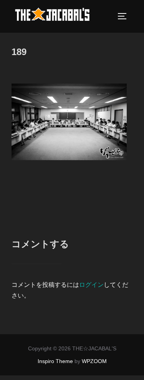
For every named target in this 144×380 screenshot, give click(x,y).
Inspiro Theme (55, 361)
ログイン (91, 284)
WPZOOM (94, 361)
